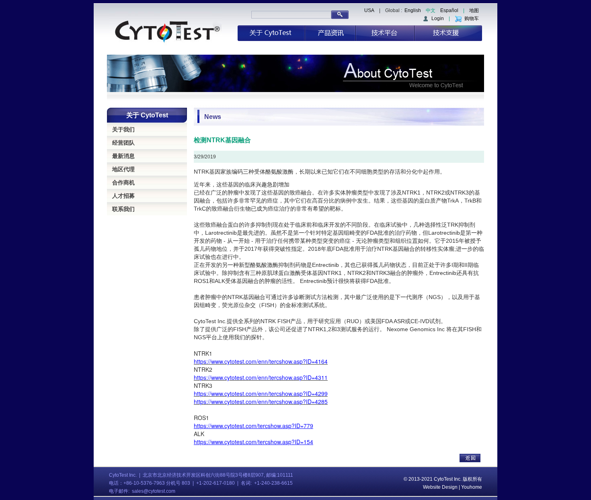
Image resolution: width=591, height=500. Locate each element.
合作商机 (123, 182)
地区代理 (123, 169)
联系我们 (123, 209)
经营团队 (123, 142)
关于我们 (123, 129)
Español (449, 10)
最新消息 (123, 156)
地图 (474, 10)
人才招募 (123, 196)
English (412, 10)
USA (369, 10)
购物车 (470, 18)
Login (436, 18)
